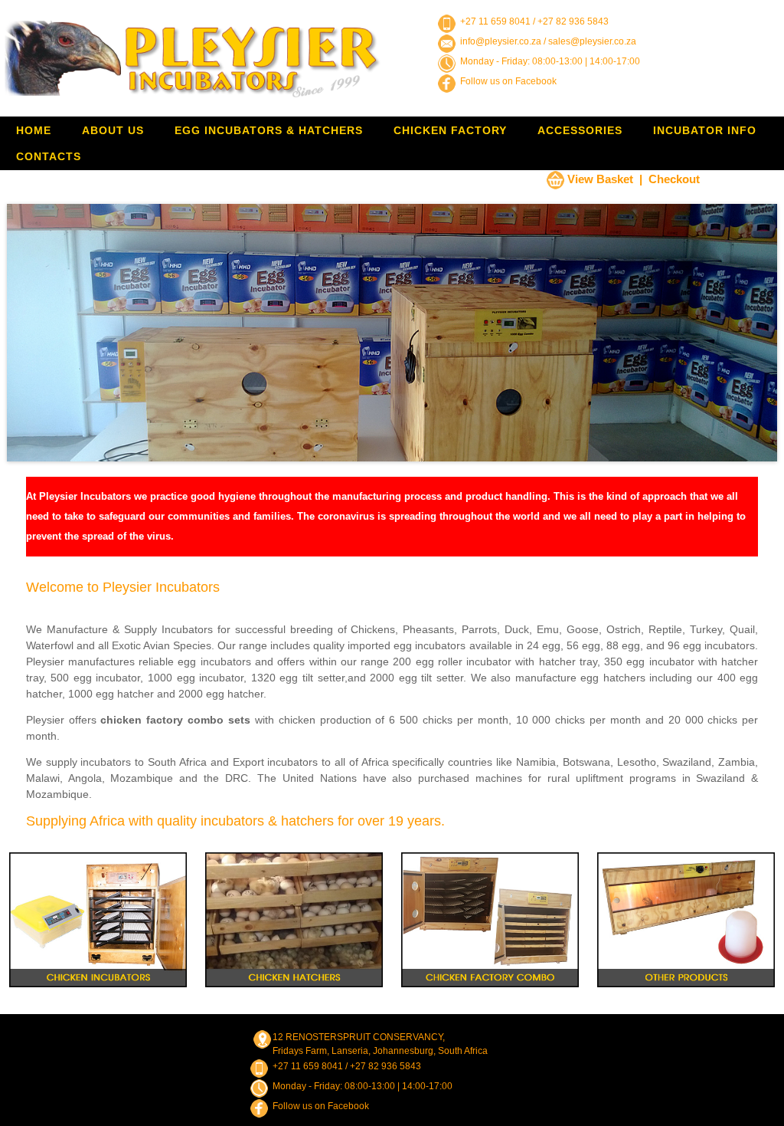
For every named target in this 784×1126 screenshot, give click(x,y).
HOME (33, 130)
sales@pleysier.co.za (592, 41)
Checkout (674, 178)
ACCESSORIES (579, 130)
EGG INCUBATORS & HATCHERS (269, 130)
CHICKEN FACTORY (450, 130)
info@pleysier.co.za (500, 41)
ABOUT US (113, 130)
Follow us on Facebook (508, 81)
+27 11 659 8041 (495, 21)
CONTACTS (48, 156)
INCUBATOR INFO (704, 130)
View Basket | (604, 178)
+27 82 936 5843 (573, 21)
